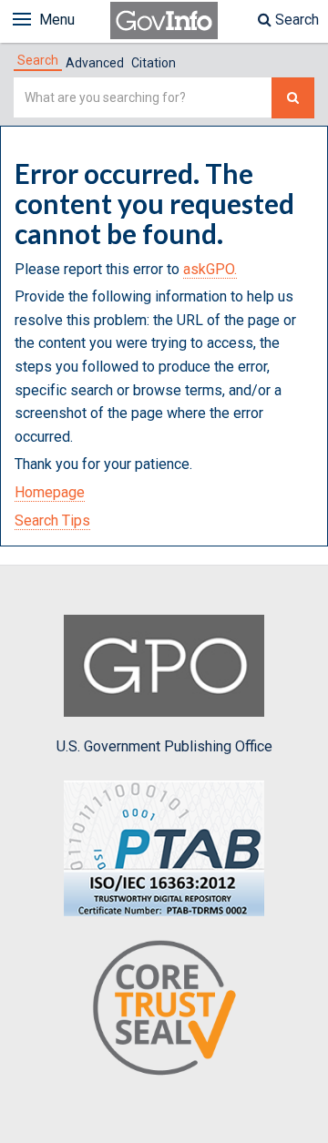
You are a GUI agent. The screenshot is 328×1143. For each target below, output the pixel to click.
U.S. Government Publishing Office (164, 746)
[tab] (38, 60)
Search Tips (52, 520)
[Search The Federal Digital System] (293, 97)
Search (295, 19)
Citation (153, 63)
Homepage (50, 492)
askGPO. (210, 269)
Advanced (95, 63)
